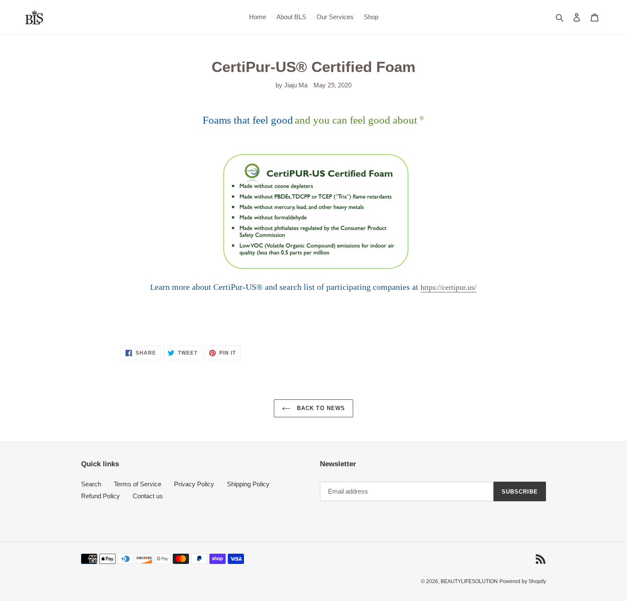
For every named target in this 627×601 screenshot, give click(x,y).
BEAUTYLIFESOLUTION (469, 581)
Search (91, 484)
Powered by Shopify (522, 581)
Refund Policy (100, 496)
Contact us (148, 496)
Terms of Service (137, 484)
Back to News (320, 408)
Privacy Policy (194, 484)
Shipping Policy (248, 484)
